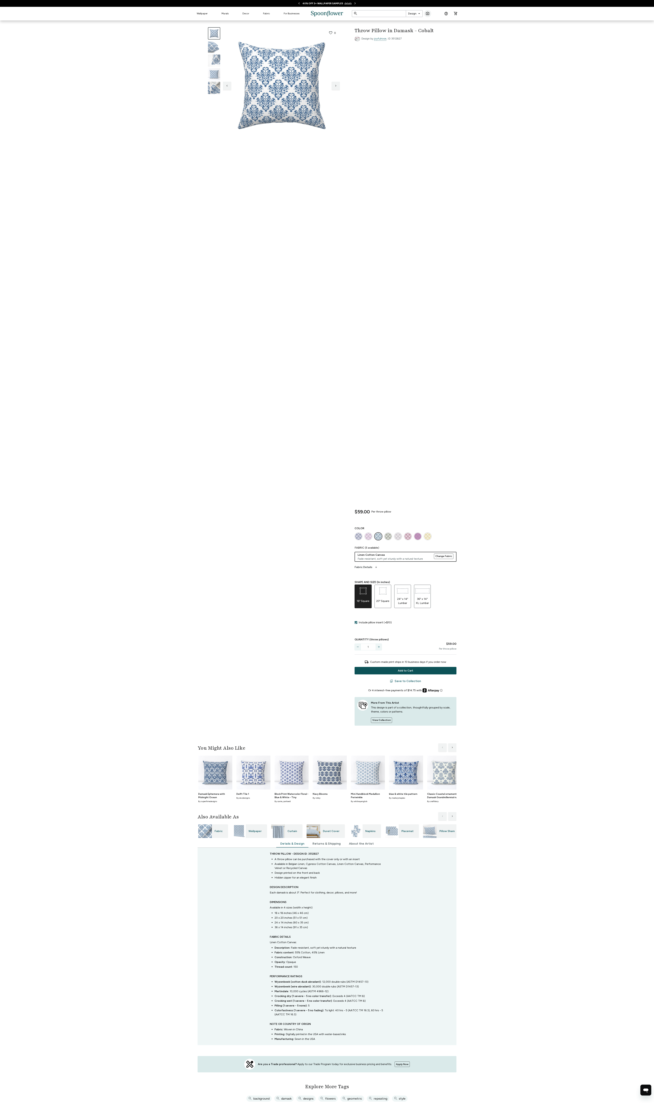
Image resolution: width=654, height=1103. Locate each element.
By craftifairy (433, 801)
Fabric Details (366, 567)
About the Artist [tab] (361, 843)
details (348, 3)
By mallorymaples (397, 798)
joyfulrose (380, 38)
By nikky (316, 798)
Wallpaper (202, 13)
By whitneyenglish (359, 801)
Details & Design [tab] (292, 843)
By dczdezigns (243, 798)
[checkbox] (356, 622)
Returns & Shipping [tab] (327, 843)
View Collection (381, 720)
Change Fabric (443, 556)
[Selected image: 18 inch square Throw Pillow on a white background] (214, 33)
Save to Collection (405, 681)
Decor (246, 13)
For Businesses (292, 13)
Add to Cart (405, 670)
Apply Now (402, 1064)
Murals (225, 13)
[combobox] (414, 13)
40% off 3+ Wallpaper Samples (322, 3)
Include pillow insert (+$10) (375, 622)
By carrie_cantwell (283, 801)
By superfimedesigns (207, 801)
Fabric (266, 13)
